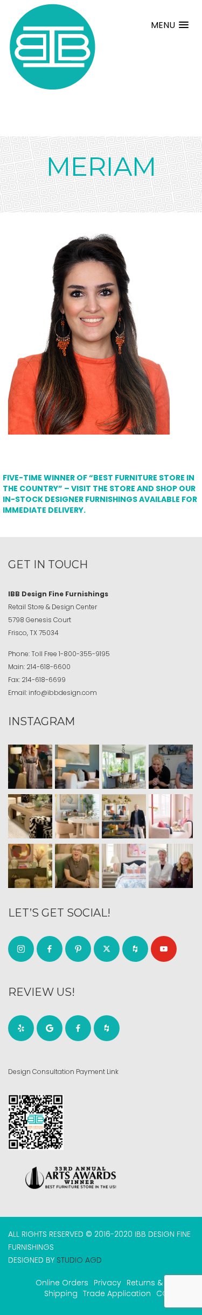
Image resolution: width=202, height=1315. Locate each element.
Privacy (107, 1282)
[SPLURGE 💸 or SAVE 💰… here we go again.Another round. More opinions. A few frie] (171, 866)
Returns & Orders (159, 1282)
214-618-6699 (44, 679)
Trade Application (117, 1293)
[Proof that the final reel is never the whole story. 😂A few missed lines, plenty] (171, 767)
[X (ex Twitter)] (107, 949)
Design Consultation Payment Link (63, 1071)
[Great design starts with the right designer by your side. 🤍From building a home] (77, 816)
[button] (169, 25)
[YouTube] (164, 949)
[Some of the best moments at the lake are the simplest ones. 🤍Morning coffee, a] (124, 767)
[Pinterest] (78, 949)
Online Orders (62, 1282)
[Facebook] (49, 949)
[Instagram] (21, 949)
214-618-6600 (48, 666)
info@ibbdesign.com (63, 692)
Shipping (61, 1293)
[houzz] (135, 949)
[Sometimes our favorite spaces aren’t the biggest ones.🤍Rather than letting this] (171, 816)
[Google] (49, 1028)
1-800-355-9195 (84, 653)
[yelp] (21, 1028)
